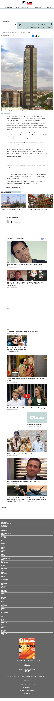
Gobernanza (3, 586)
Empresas (3, 531)
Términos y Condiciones (27, 690)
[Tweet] (36, 36)
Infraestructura (36, 7)
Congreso (3, 550)
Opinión (2, 554)
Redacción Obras (15, 220)
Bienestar (3, 631)
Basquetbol (3, 564)
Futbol (2, 559)
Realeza (2, 606)
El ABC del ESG (4, 591)
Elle (2, 616)
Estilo (2, 572)
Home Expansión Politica (6, 533)
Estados (3, 553)
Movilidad (3, 587)
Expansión (4, 530)
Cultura (3, 614)
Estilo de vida (4, 622)
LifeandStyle (3, 543)
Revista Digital (4, 568)
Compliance (27, 687)
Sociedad (3, 555)
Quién (2, 604)
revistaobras (25, 671)
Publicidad (27, 681)
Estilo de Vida (4, 633)
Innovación (3, 590)
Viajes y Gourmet (4, 579)
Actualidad (3, 597)
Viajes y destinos (4, 629)
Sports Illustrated (5, 558)
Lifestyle (3, 566)
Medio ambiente (4, 583)
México (2, 548)
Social (2, 584)
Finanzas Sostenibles (5, 589)
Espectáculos (4, 605)
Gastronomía (3, 626)
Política (3, 546)
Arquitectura (48, 7)
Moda (2, 609)
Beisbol (2, 561)
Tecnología (3, 537)
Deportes (3, 575)
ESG (2, 540)
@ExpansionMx (16, 222)
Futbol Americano (4, 562)
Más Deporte (3, 565)
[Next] (51, 200)
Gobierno (3, 547)
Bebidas (2, 627)
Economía (3, 534)
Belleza (2, 611)
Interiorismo (3, 528)
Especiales (3, 601)
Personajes (3, 630)
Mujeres (2, 541)
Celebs (2, 620)
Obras (2, 521)
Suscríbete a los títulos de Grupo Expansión (27, 660)
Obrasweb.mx (28, 671)
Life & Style (4, 571)
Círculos (3, 608)
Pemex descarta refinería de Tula (10, 209)
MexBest (3, 624)
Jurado (2, 634)
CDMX (2, 551)
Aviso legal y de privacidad (27, 684)
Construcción (8, 7)
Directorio (27, 693)
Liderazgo (3, 598)
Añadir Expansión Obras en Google (46, 36)
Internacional (4, 536)
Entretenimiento (4, 573)
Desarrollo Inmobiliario (22, 7)
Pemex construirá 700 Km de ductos (38, 209)
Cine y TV (3, 576)
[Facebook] (33, 36)
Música (2, 578)
